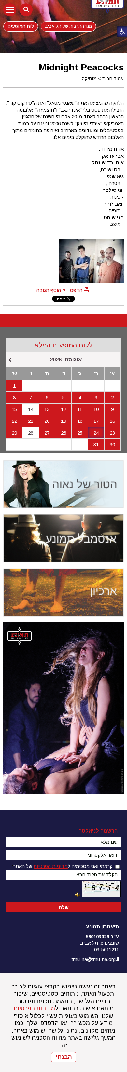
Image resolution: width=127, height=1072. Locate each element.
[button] (9, 9)
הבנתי (63, 1057)
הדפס (76, 290)
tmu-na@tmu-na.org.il (95, 959)
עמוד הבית (113, 78)
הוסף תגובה (48, 290)
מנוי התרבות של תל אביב (68, 26)
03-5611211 (106, 949)
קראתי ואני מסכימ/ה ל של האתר (63, 866)
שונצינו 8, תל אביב (99, 943)
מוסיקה (89, 78)
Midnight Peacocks (81, 67)
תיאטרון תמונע (102, 926)
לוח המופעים (21, 26)
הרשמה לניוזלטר (98, 831)
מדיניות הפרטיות (34, 1008)
